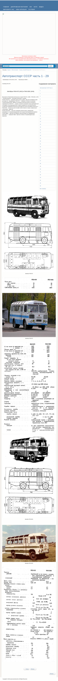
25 (40, 155)
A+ (52, 72)
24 (40, 152)
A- (55, 72)
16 (40, 129)
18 (40, 135)
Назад (27, 669)
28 (40, 163)
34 (40, 180)
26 (40, 157)
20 (40, 141)
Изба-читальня (15, 69)
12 (40, 118)
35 (40, 183)
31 (40, 171)
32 (40, 174)
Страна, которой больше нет (25, 69)
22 (40, 146)
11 (40, 115)
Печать (30, 79)
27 (40, 160)
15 (40, 127)
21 (40, 143)
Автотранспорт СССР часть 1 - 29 (25, 76)
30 (40, 169)
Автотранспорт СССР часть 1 (46, 87)
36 (40, 185)
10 (40, 113)
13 (40, 121)
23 (40, 149)
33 (40, 177)
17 (40, 132)
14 (40, 124)
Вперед (32, 669)
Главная (9, 69)
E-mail (33, 79)
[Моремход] (8, 2)
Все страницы (43, 188)
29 (40, 166)
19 (40, 138)
